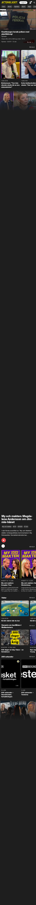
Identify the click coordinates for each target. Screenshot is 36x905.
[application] (18, 19)
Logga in (23, 2)
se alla (32, 47)
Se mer (29, 42)
